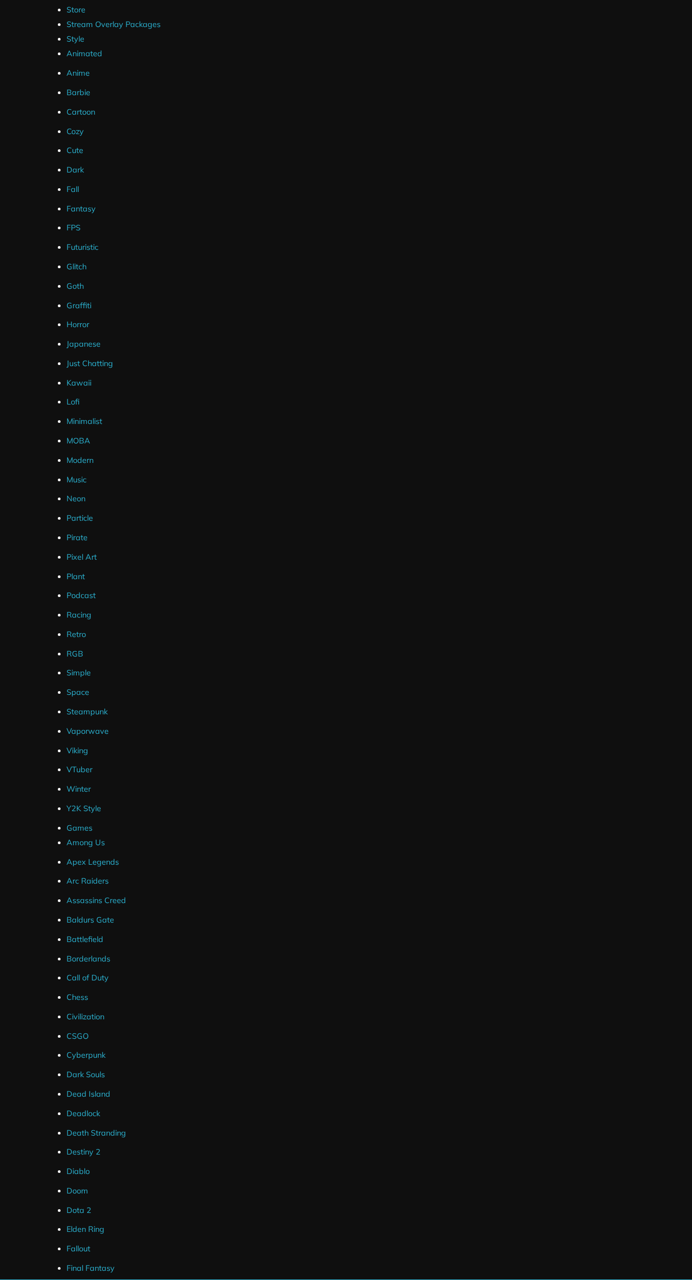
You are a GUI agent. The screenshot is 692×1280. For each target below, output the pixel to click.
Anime (78, 73)
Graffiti (78, 305)
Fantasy (81, 209)
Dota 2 (78, 1210)
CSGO (77, 1036)
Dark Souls (85, 1074)
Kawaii (78, 383)
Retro (76, 634)
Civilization (85, 1017)
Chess (77, 997)
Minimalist (84, 421)
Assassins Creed (96, 900)
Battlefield (84, 939)
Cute (74, 150)
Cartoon (80, 112)
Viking (77, 750)
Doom (77, 1191)
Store (75, 10)
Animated (84, 53)
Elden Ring (85, 1229)
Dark (75, 170)
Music (76, 480)
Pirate (77, 537)
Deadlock (83, 1113)
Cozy (75, 131)
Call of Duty (87, 978)
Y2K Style (83, 808)
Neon (75, 498)
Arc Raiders (87, 881)
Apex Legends (92, 862)
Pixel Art (81, 557)
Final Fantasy (90, 1268)
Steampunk (87, 712)
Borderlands (88, 959)
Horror (77, 324)
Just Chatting (89, 363)
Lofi (72, 402)
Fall (72, 189)
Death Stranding (96, 1133)
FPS (73, 228)
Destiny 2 (83, 1152)
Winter (78, 789)
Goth (75, 286)
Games (79, 828)
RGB (74, 654)
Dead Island (88, 1094)
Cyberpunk (85, 1055)
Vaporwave (87, 731)
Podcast (81, 595)
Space (77, 692)
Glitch (76, 266)
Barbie (78, 92)
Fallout (78, 1249)
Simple (78, 673)
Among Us (85, 842)
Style (75, 39)
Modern (80, 460)
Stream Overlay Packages (113, 24)
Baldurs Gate (90, 920)
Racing (78, 615)
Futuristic (82, 247)
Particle (79, 518)
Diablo (78, 1171)
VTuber (79, 769)
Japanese (83, 344)
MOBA (78, 441)
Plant (75, 576)
